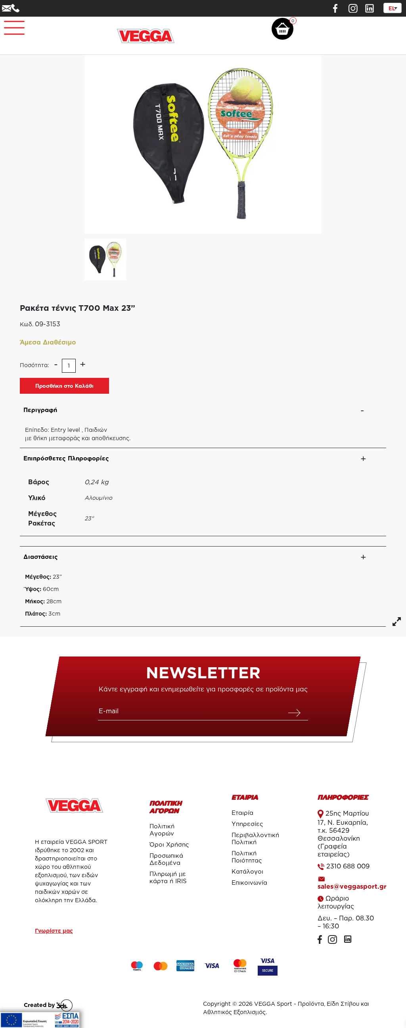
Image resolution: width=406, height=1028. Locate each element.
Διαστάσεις (40, 556)
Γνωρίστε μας (54, 931)
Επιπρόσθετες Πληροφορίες (66, 458)
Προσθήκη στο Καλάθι (64, 386)
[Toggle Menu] (10, 24)
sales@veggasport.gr (352, 886)
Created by (40, 1005)
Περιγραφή (40, 409)
